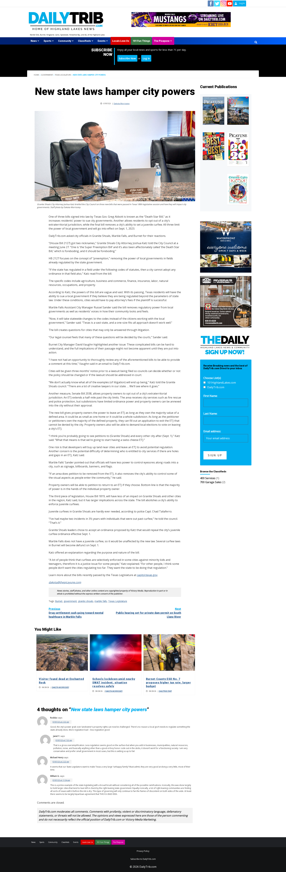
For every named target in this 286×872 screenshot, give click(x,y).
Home (36, 75)
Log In (146, 58)
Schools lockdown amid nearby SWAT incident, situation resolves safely (113, 682)
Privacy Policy (143, 851)
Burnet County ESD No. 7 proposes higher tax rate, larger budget (168, 682)
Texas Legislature (63, 75)
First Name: (210, 396)
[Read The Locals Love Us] (213, 146)
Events (101, 41)
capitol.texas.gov (147, 575)
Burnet (58, 601)
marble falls (101, 601)
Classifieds (84, 41)
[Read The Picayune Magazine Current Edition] (213, 111)
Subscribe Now (127, 58)
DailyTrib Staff (165, 691)
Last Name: (210, 413)
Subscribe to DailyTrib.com (143, 859)
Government (47, 75)
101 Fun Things (141, 41)
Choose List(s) (212, 378)
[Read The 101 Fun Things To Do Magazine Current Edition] (238, 111)
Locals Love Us (120, 41)
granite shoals (85, 601)
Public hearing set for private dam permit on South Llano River (148, 612)
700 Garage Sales (210, 482)
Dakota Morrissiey (122, 103)
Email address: (212, 431)
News (34, 41)
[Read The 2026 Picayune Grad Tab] (238, 149)
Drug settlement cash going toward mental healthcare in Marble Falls (76, 612)
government (70, 601)
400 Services (207, 478)
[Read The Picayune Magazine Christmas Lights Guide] (238, 189)
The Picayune (161, 41)
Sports (47, 41)
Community (64, 41)
